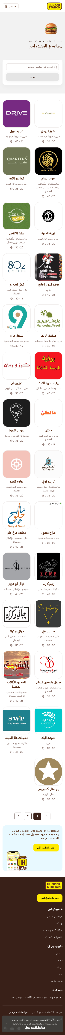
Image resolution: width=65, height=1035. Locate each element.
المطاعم (49, 41)
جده (60, 960)
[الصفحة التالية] (18, 816)
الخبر (40, 41)
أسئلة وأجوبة (56, 997)
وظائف (59, 923)
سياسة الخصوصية (18, 1012)
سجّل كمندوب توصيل (51, 930)
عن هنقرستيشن (54, 916)
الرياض (59, 967)
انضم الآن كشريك (53, 937)
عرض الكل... (56, 981)
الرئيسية (59, 41)
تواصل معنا (16, 997)
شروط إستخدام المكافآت (36, 997)
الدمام (59, 953)
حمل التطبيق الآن (46, 847)
